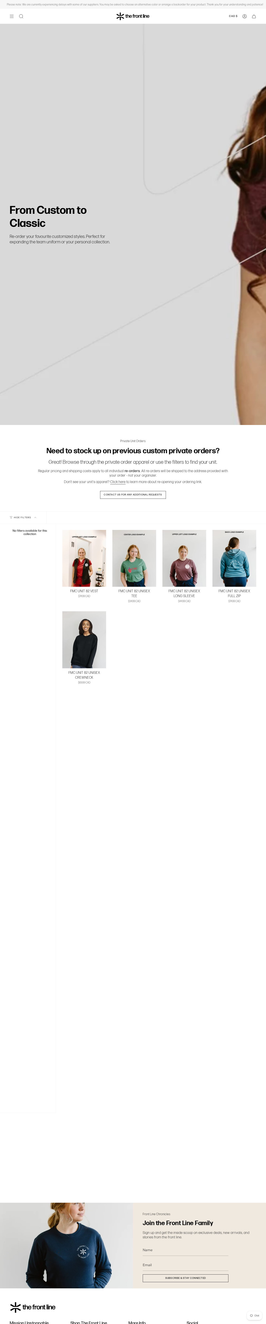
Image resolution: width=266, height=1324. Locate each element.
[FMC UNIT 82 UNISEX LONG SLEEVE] (184, 558)
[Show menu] (12, 16)
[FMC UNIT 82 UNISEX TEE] (134, 558)
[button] (21, 16)
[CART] (254, 16)
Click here (118, 481)
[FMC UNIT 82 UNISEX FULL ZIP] (234, 558)
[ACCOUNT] (244, 16)
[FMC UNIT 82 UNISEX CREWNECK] (84, 639)
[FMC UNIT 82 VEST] (84, 558)
